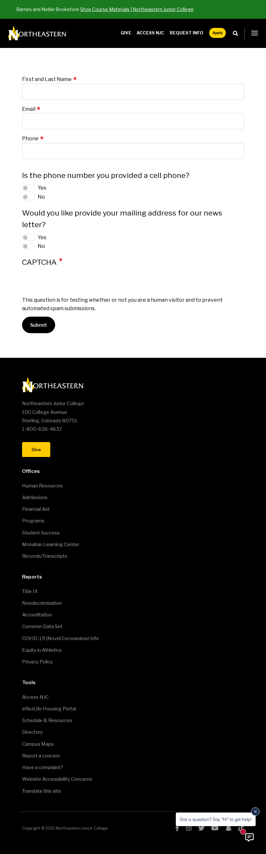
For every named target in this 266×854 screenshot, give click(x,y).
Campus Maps (38, 744)
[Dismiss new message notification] (255, 811)
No (41, 197)
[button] (254, 33)
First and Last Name (47, 79)
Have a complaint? (42, 767)
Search (237, 33)
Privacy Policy (37, 662)
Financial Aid (35, 509)
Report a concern (41, 756)
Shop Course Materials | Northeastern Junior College (137, 9)
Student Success (41, 533)
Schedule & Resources (47, 720)
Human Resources (42, 486)
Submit (38, 325)
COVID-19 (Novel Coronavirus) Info (60, 638)
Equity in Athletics (42, 650)
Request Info (186, 32)
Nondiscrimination (42, 603)
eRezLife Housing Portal (49, 709)
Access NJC (150, 32)
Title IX (30, 591)
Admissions (35, 497)
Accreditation (37, 615)
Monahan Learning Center (50, 544)
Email (28, 109)
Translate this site (41, 791)
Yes (42, 188)
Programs (33, 521)
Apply (217, 32)
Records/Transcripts (44, 556)
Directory (32, 732)
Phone (30, 138)
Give (126, 32)
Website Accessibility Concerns (57, 779)
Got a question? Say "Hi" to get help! (216, 819)
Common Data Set (42, 626)
